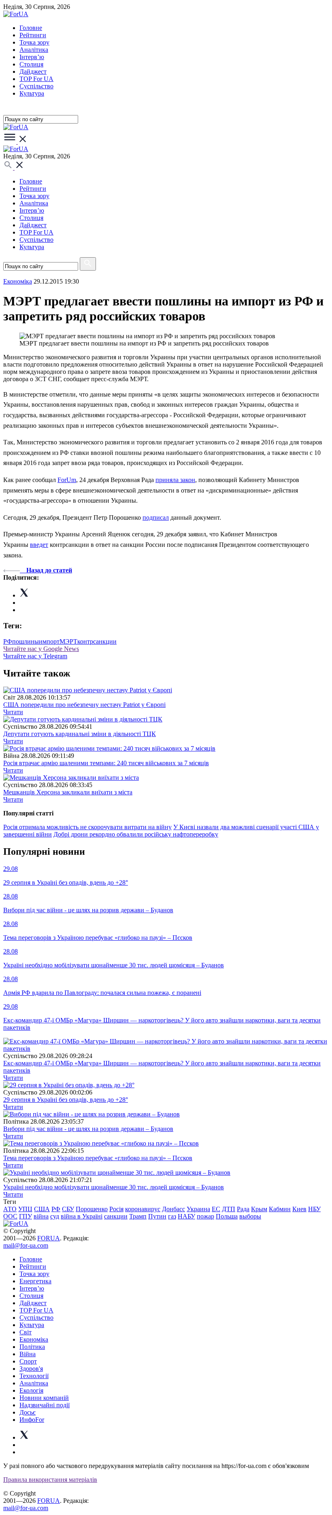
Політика (32, 1346)
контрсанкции (97, 641)
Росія (116, 1209)
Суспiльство (36, 86)
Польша (227, 1216)
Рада (243, 1209)
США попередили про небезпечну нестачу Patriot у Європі (84, 704)
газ (172, 1216)
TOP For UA (36, 78)
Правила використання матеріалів (50, 1479)
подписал (156, 517)
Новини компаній (44, 1397)
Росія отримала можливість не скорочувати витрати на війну (87, 827)
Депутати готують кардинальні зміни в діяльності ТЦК (79, 733)
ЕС (216, 1209)
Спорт (28, 1361)
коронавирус (142, 1209)
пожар (205, 1216)
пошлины (25, 641)
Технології (34, 1375)
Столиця (31, 64)
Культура (31, 93)
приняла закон (175, 479)
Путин (157, 1216)
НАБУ (186, 1216)
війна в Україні (81, 1216)
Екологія (31, 1390)
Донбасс (173, 1209)
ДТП (228, 1209)
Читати (13, 711)
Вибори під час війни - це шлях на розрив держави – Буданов (88, 1128)
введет (39, 544)
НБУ (314, 1209)
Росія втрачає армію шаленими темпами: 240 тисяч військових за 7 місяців (106, 763)
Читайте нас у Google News (41, 648)
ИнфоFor (31, 1419)
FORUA (48, 1238)
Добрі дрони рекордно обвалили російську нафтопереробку (135, 834)
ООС (10, 1216)
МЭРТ (68, 641)
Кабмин (280, 1209)
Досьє (27, 1412)
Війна (27, 1354)
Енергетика (35, 1281)
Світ (25, 1332)
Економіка (17, 281)
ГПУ (25, 1216)
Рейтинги (32, 35)
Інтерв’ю (31, 56)
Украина (198, 1209)
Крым (259, 1209)
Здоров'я (31, 1368)
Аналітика (33, 49)
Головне (30, 27)
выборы (250, 1216)
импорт (49, 641)
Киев (299, 1209)
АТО (10, 1209)
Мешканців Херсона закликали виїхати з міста (67, 792)
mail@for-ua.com (25, 1245)
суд (54, 1216)
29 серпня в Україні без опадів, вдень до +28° (65, 1099)
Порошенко (92, 1209)
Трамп (138, 1216)
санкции (116, 1216)
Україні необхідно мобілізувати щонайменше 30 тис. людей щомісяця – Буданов (113, 1187)
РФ (7, 641)
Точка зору (34, 42)
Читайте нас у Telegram (35, 656)
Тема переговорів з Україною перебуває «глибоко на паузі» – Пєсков (97, 1157)
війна (41, 1216)
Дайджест (33, 71)
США (42, 1209)
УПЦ (25, 1209)
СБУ (68, 1209)
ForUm (66, 479)
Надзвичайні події (44, 1405)
